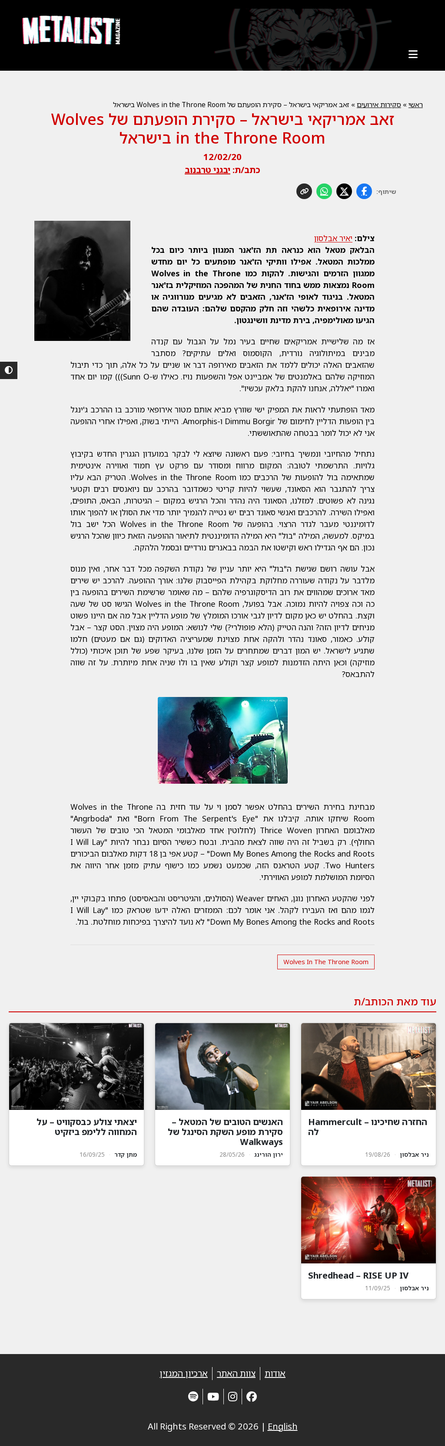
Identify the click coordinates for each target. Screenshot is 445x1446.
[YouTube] (213, 1396)
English (283, 1426)
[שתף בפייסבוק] (364, 191)
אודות (275, 1373)
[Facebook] (251, 1396)
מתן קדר (125, 1154)
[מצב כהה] (8, 370)
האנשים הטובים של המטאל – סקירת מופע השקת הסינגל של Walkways (225, 1132)
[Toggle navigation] (413, 54)
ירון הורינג (268, 1154)
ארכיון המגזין (183, 1373)
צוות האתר (236, 1373)
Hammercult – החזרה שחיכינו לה (367, 1127)
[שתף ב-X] (344, 191)
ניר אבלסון (414, 1154)
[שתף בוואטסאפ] (324, 191)
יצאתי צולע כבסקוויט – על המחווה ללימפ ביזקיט (87, 1127)
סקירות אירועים (379, 104)
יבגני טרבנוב (207, 170)
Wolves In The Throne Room (326, 961)
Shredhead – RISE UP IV (358, 1275)
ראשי (415, 104)
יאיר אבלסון (333, 238)
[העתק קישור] (304, 191)
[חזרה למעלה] (423, 1428)
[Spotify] (193, 1396)
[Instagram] (232, 1396)
